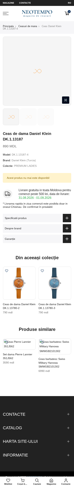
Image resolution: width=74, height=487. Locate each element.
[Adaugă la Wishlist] (7, 271)
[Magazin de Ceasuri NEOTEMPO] (37, 14)
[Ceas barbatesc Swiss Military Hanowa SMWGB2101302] (55, 347)
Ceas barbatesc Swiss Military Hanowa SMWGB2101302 (52, 362)
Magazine (8, 3)
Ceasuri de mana (27, 26)
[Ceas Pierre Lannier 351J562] (19, 344)
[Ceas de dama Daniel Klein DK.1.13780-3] (55, 283)
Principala (8, 26)
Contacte (25, 3)
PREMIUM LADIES (25, 165)
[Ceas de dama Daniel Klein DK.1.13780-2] (19, 283)
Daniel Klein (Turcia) (24, 160)
